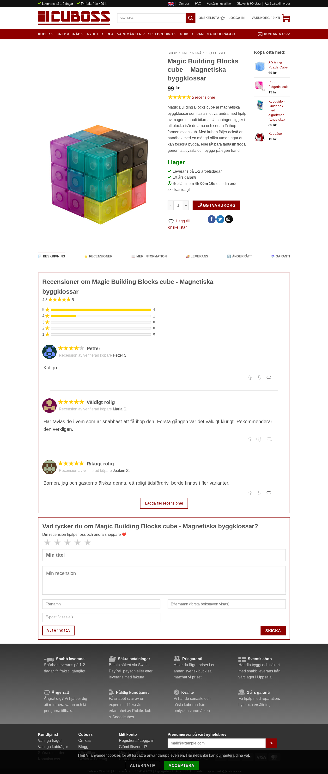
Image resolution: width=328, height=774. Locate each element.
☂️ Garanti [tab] (280, 256)
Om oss (184, 3)
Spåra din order (280, 3)
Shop (172, 53)
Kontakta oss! (277, 34)
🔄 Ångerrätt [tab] (239, 256)
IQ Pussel (217, 53)
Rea (110, 34)
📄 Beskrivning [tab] (51, 256)
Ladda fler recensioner (164, 503)
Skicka (273, 631)
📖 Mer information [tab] (149, 256)
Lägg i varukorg (216, 205)
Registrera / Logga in (136, 740)
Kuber (44, 34)
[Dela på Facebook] (212, 219)
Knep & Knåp (68, 34)
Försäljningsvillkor (219, 3)
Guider (186, 34)
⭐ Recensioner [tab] (98, 256)
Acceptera (181, 765)
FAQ (198, 3)
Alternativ (143, 765)
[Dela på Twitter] (220, 219)
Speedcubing (160, 34)
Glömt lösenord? (133, 747)
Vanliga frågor (50, 740)
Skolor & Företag (249, 3)
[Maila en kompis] (229, 219)
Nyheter (95, 34)
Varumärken (129, 34)
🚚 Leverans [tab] (197, 256)
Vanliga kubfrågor (215, 34)
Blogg (83, 747)
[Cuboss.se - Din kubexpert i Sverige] (74, 18)
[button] (271, 18)
